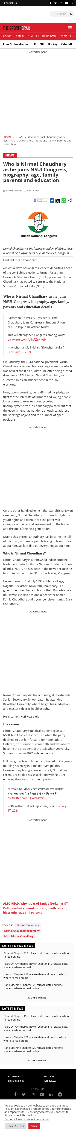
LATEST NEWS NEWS (17, 946)
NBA (30, 36)
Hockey (53, 44)
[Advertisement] (38, 92)
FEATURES (49, 1076)
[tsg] (20, 14)
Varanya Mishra (14, 190)
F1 (37, 36)
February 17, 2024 (19, 352)
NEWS (19, 137)
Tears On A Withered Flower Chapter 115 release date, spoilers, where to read (36, 965)
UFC (34, 44)
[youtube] (66, 3)
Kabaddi (66, 44)
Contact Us (10, 3)
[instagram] (61, 3)
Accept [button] (34, 1125)
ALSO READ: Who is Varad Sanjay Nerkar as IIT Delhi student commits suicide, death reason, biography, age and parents (35, 908)
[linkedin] (72, 3)
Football (19, 36)
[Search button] (71, 13)
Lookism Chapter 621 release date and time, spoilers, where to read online (35, 976)
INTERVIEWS (50, 1080)
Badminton (49, 36)
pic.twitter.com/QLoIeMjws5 (26, 798)
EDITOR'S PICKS (16, 1080)
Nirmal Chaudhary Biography (22, 930)
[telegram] (60, 1094)
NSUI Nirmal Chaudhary (18, 936)
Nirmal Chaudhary (28, 925)
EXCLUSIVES (14, 1076)
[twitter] (55, 3)
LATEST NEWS (12, 1008)
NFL (42, 44)
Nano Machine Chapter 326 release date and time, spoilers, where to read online (33, 986)
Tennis (63, 36)
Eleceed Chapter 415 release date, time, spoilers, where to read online (37, 954)
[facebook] (50, 3)
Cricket (7, 36)
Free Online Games (15, 44)
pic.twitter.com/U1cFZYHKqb (27, 339)
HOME (7, 137)
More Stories (37, 997)
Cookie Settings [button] (15, 1125)
